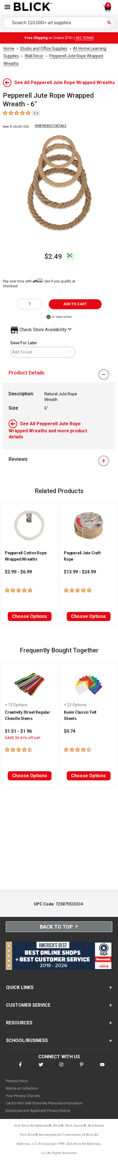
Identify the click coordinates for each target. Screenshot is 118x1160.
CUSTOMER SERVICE (28, 1005)
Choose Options (29, 616)
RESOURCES (19, 1022)
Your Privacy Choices (23, 1096)
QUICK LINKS (20, 987)
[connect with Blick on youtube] (102, 1068)
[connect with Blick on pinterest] (81, 1068)
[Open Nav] (7, 7)
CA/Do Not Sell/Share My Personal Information (44, 1103)
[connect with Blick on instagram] (61, 1068)
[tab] (59, 372)
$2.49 (53, 257)
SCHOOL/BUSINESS (27, 1040)
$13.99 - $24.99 (80, 572)
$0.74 (69, 731)
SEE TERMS (85, 38)
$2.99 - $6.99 (18, 572)
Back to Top (56, 927)
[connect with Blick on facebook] (20, 1068)
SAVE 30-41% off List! (22, 738)
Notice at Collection (22, 1088)
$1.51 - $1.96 (18, 731)
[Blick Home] (33, 7)
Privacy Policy (17, 1081)
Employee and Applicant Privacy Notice (38, 1110)
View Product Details (50, 125)
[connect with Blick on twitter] (41, 1068)
